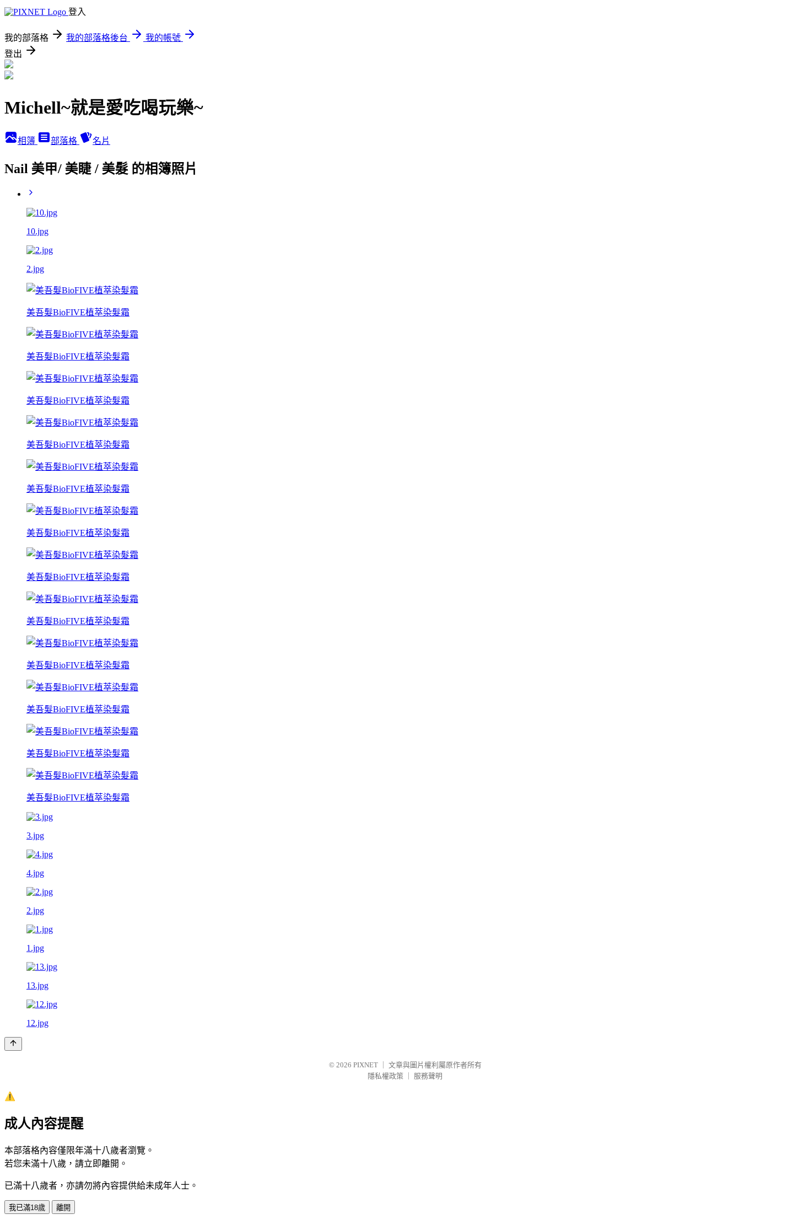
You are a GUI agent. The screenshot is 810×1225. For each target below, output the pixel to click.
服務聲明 (428, 1076)
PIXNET (365, 1065)
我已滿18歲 (27, 1207)
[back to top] (13, 1044)
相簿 (27, 141)
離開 (63, 1207)
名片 (101, 141)
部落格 (65, 141)
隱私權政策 (385, 1076)
